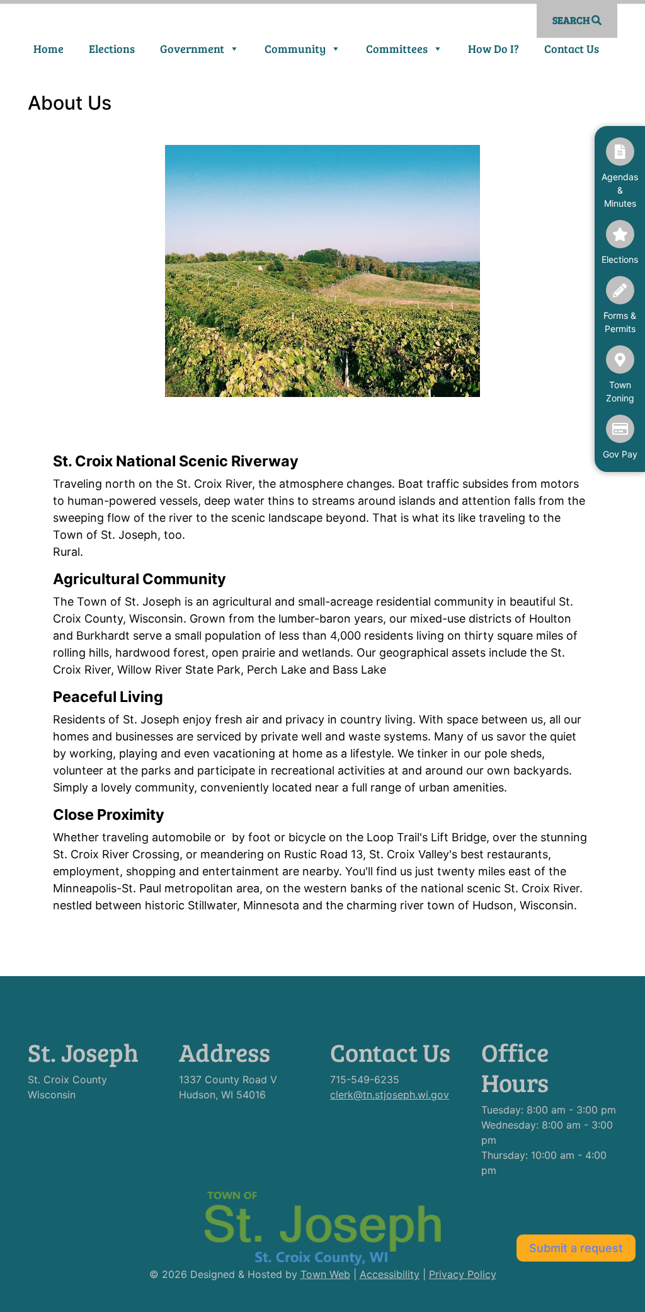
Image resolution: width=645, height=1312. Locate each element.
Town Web (325, 1274)
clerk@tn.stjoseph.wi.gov (389, 1094)
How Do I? (493, 48)
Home (48, 48)
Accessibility (390, 1274)
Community (295, 48)
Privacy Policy (462, 1274)
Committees (397, 48)
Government (192, 48)
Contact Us (571, 48)
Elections (112, 48)
